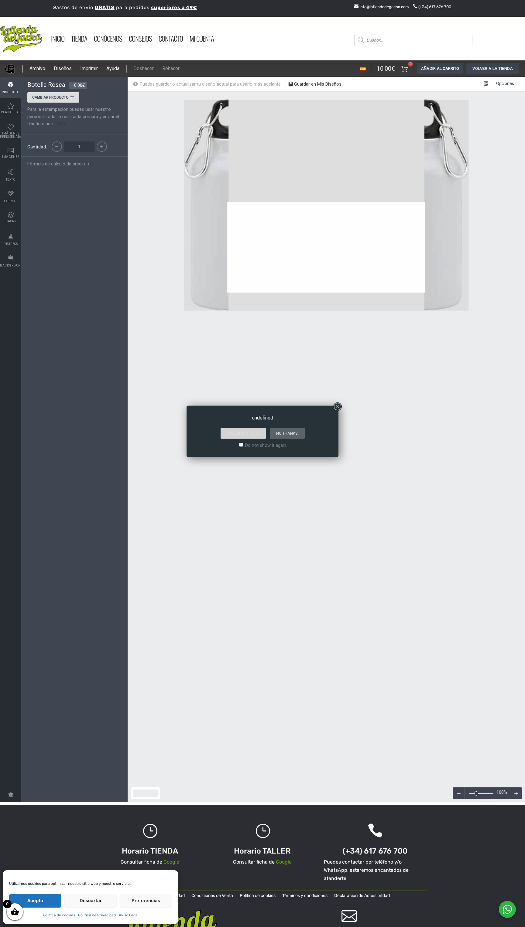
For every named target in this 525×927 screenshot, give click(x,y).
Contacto (171, 38)
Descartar (91, 900)
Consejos (140, 38)
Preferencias (146, 900)
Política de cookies (59, 915)
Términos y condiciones (305, 896)
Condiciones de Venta (212, 896)
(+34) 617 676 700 (432, 7)
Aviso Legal (129, 915)
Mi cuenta (202, 38)
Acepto (35, 900)
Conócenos (108, 38)
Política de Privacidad (97, 915)
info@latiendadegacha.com (381, 7)
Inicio (57, 38)
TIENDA (79, 38)
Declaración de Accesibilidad (362, 896)
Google (171, 862)
